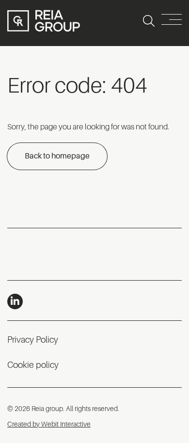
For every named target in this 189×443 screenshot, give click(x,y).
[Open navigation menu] (171, 21)
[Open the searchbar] (149, 21)
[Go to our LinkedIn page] (15, 301)
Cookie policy (33, 365)
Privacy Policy (32, 339)
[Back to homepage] (43, 21)
